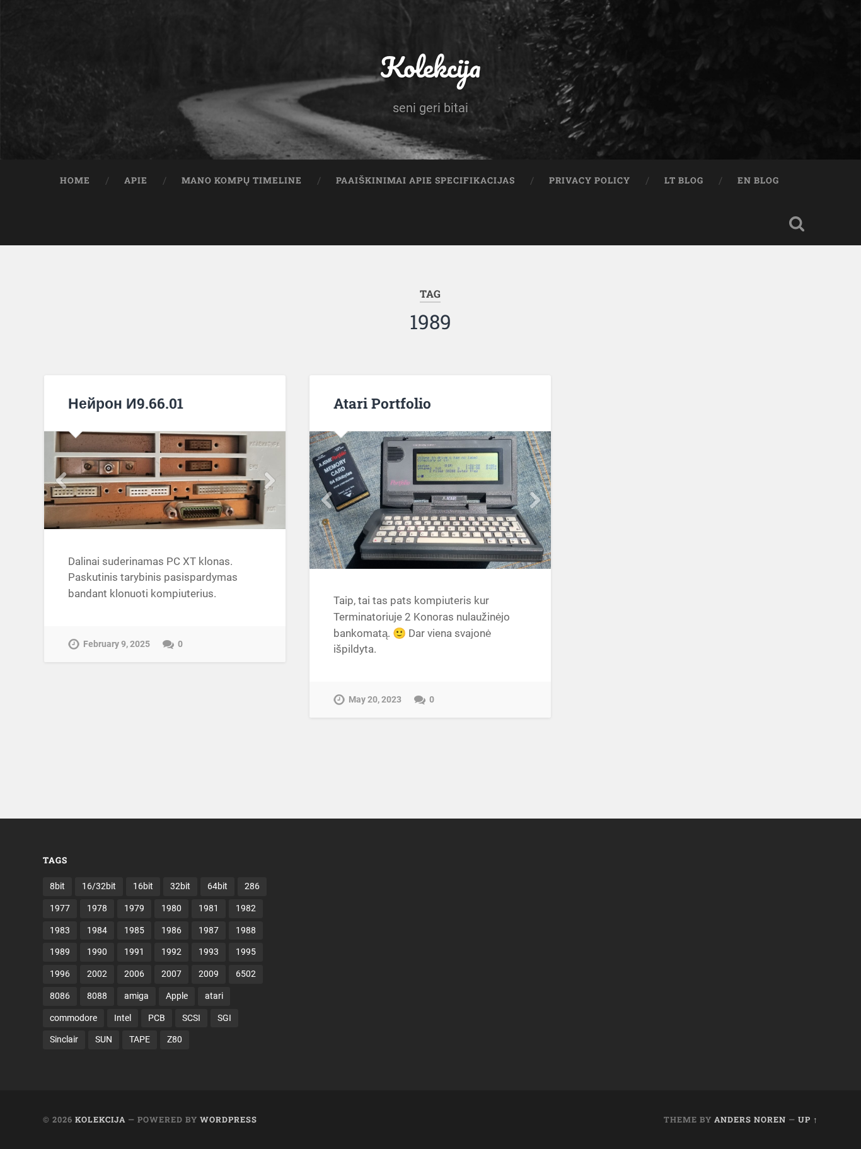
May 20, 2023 (375, 699)
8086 (60, 996)
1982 (246, 908)
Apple (177, 996)
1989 (60, 952)
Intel (122, 1018)
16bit (143, 886)
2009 (209, 974)
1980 (171, 908)
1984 (97, 930)
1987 (209, 930)
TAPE (139, 1039)
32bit (180, 886)
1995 (246, 952)
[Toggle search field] (796, 223)
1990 (97, 952)
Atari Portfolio (382, 403)
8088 (97, 996)
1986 (171, 930)
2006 (134, 974)
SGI (224, 1018)
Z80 (174, 1039)
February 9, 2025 (116, 644)
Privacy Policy (589, 180)
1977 (60, 908)
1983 (60, 930)
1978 (97, 908)
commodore (73, 1018)
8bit (57, 886)
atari (214, 996)
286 (252, 886)
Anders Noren (750, 1119)
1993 (209, 952)
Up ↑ (808, 1119)
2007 (171, 974)
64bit (217, 886)
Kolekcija (430, 66)
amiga (136, 996)
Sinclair (64, 1039)
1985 (134, 930)
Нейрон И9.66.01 (125, 403)
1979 (134, 908)
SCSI (191, 1018)
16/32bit (99, 886)
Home (75, 180)
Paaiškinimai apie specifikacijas (425, 180)
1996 (60, 974)
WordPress (228, 1119)
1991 (134, 952)
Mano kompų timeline (242, 180)
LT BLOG (683, 180)
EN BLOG (758, 180)
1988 (246, 930)
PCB (156, 1018)
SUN (103, 1039)
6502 (246, 974)
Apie (135, 180)
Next (269, 480)
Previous (60, 480)
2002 (97, 974)
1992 (171, 952)
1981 (209, 908)
